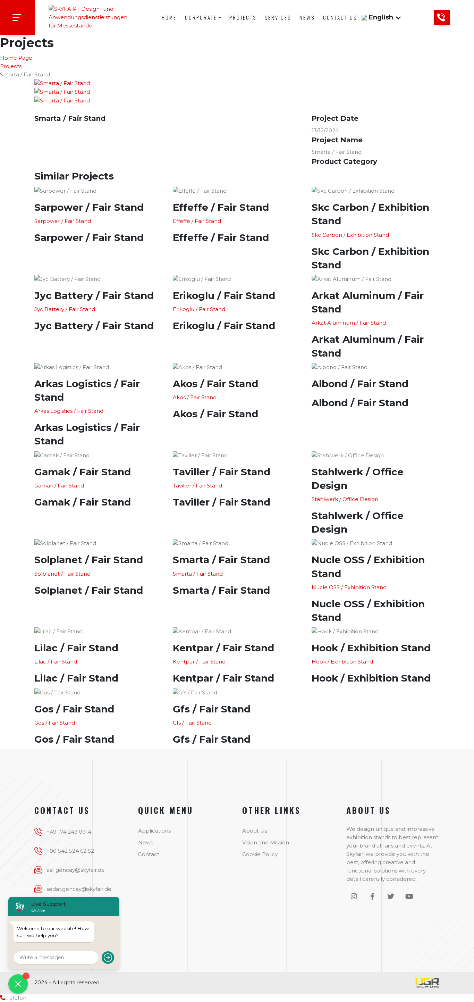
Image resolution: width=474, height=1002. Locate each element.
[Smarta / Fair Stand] (62, 83)
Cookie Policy (260, 854)
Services (278, 17)
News (307, 17)
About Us (254, 830)
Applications (154, 830)
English (381, 17)
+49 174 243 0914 (68, 831)
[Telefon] (2, 997)
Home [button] (169, 17)
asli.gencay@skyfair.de (75, 870)
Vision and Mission (265, 842)
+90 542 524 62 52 (70, 850)
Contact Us (340, 17)
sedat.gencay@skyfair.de (78, 889)
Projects (242, 17)
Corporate (201, 17)
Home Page (16, 58)
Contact (148, 854)
